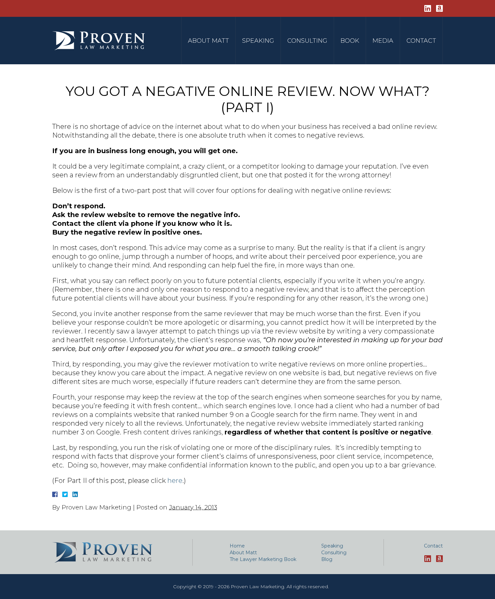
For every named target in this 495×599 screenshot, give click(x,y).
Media (382, 40)
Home (237, 546)
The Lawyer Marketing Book (263, 559)
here (175, 481)
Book (349, 40)
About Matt (208, 40)
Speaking (258, 40)
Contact (421, 40)
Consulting (307, 40)
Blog (326, 559)
